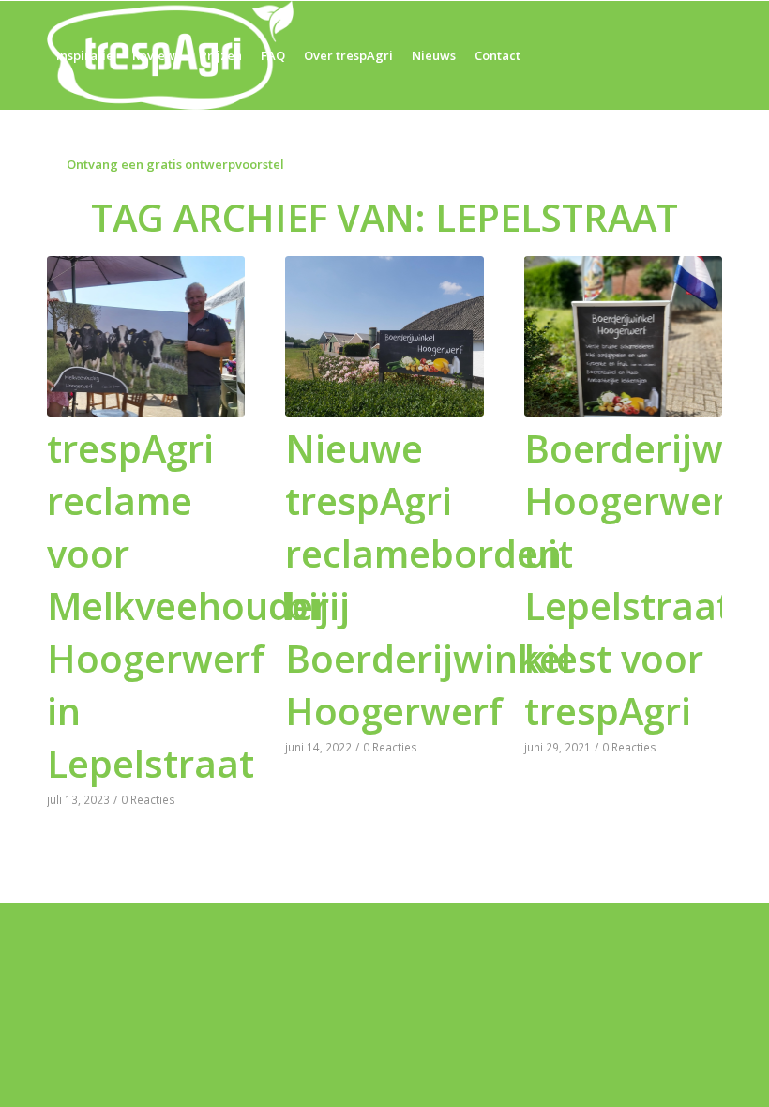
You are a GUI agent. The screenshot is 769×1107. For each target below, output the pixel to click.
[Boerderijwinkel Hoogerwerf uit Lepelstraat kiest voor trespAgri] (623, 336)
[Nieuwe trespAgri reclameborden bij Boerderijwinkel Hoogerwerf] (384, 336)
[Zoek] (385, 164)
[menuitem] (85, 55)
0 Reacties (148, 799)
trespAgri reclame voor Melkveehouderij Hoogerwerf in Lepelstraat (198, 605)
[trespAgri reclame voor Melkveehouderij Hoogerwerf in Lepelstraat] (146, 336)
